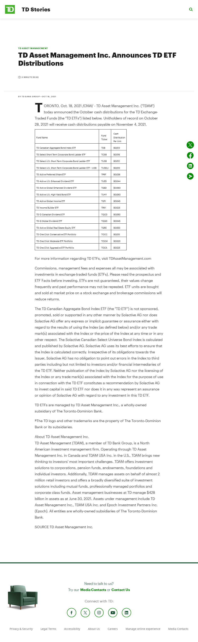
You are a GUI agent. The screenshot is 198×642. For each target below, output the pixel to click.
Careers (113, 629)
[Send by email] (190, 176)
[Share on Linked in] (190, 166)
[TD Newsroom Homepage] (10, 12)
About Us (94, 629)
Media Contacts (93, 590)
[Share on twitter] (190, 145)
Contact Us (120, 590)
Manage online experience (143, 629)
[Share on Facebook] (190, 155)
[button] (191, 9)
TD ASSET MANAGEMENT (33, 48)
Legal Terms (48, 629)
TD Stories (36, 9)
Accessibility (72, 629)
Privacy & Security (21, 629)
